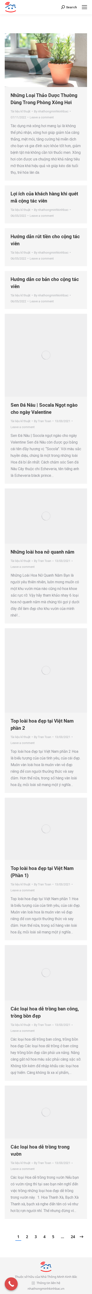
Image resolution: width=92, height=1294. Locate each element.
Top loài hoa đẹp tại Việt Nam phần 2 (42, 724)
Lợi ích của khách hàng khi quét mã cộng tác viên (44, 197)
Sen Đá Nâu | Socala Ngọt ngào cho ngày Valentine (44, 408)
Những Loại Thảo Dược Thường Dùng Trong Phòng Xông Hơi (44, 98)
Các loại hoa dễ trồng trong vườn (40, 1150)
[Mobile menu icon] (84, 7)
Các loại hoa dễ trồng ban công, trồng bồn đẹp (45, 1012)
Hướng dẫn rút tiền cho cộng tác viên (45, 240)
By (51, 111)
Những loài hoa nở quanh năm (42, 552)
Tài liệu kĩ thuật (20, 111)
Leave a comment (42, 117)
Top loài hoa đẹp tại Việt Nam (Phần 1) (42, 871)
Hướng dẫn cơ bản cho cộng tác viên (45, 282)
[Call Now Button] (11, 1283)
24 (73, 1236)
